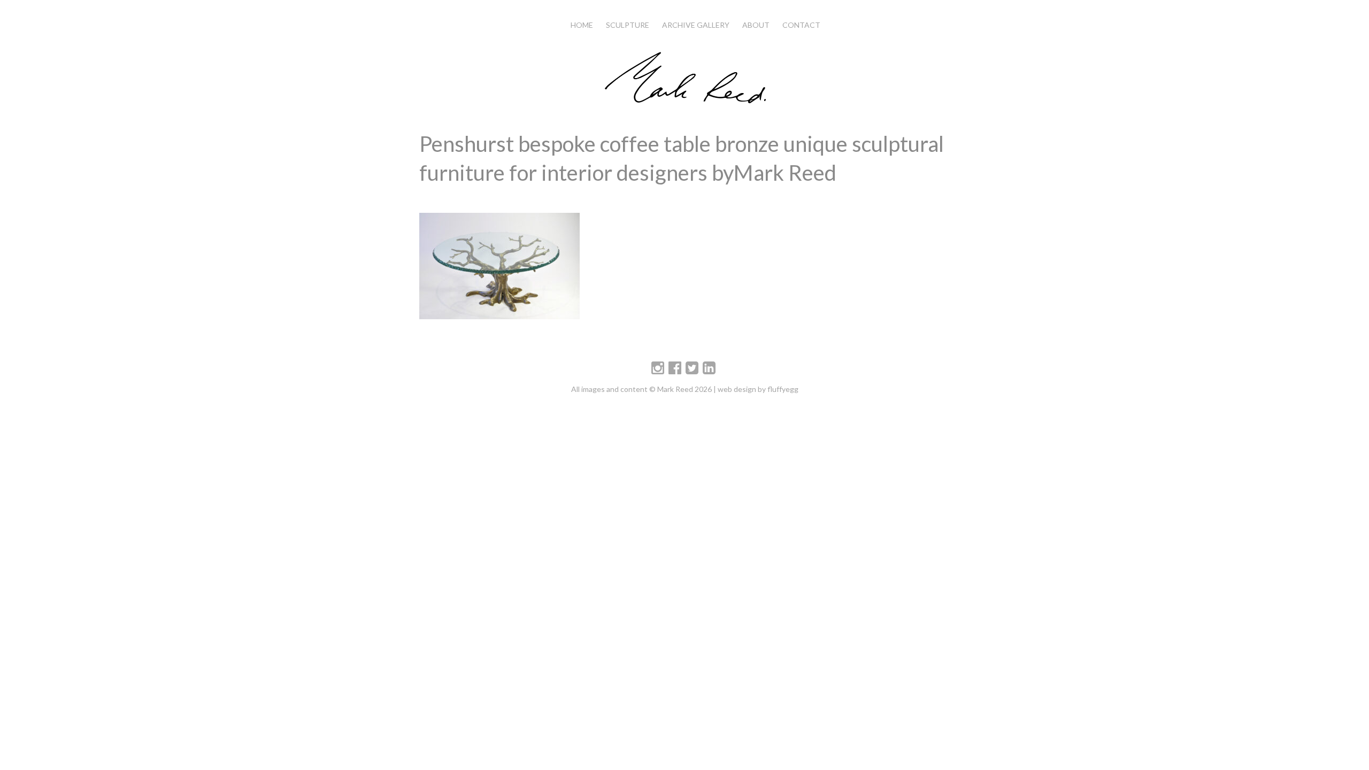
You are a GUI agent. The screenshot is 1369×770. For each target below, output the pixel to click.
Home (582, 24)
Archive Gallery (695, 24)
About (756, 24)
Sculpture (627, 24)
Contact (801, 24)
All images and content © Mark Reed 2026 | (644, 389)
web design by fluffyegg (758, 389)
